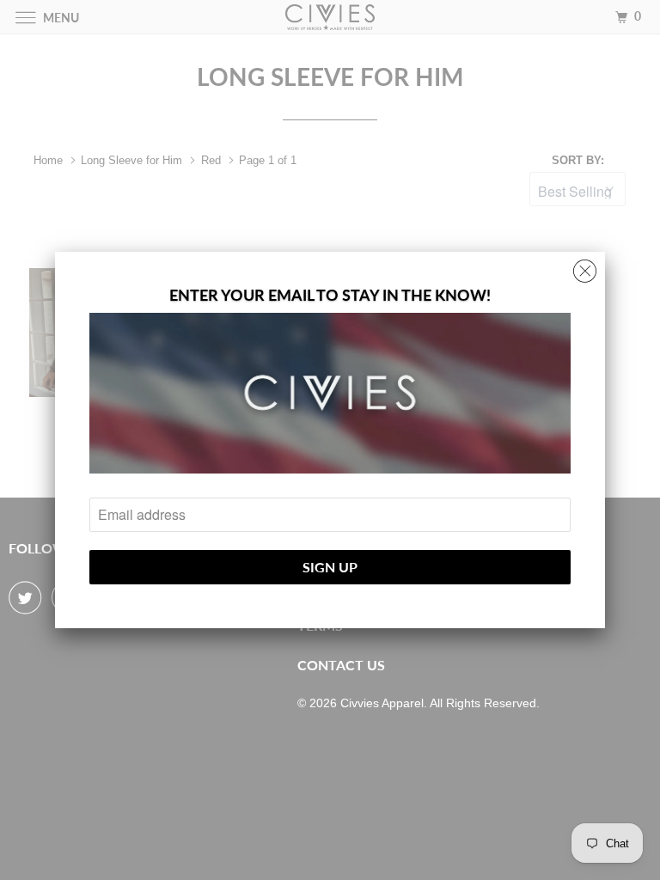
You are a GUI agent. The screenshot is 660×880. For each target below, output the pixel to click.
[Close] (584, 266)
